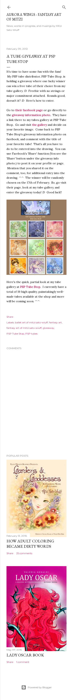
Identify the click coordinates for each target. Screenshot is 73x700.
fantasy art (55, 322)
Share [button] (9, 316)
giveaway (48, 327)
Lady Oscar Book (25, 655)
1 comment (22, 661)
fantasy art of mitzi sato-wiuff (24, 327)
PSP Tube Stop (15, 333)
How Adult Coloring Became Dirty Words (30, 543)
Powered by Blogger (40, 687)
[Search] (64, 6)
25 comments (24, 553)
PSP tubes (31, 333)
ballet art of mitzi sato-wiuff (31, 322)
